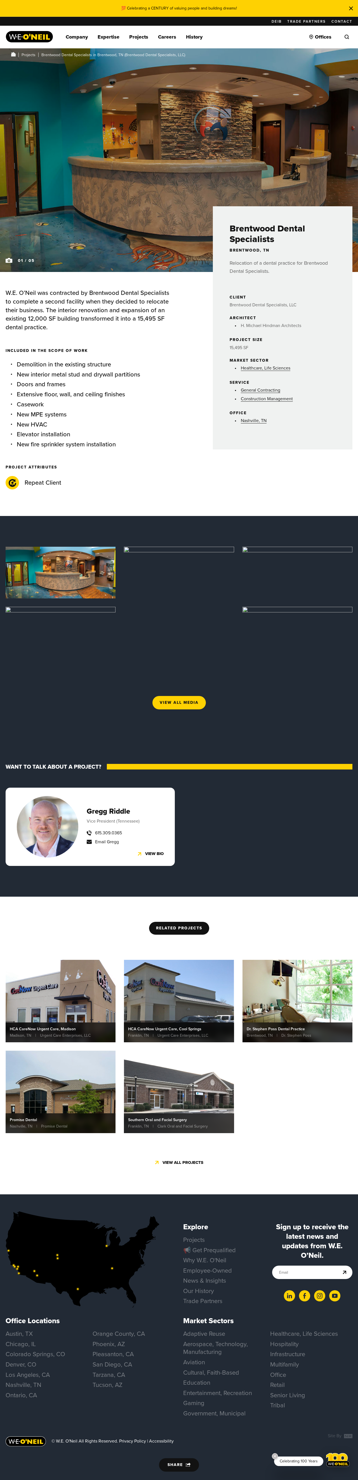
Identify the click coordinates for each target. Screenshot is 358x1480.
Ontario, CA (21, 1395)
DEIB (277, 21)
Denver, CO (21, 1364)
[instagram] (319, 1295)
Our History (198, 1291)
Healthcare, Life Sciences (265, 368)
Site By (335, 1436)
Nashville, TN (254, 420)
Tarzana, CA (109, 1374)
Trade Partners (306, 21)
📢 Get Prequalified (209, 1250)
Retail (277, 1384)
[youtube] (334, 1295)
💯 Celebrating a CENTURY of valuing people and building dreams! (179, 8)
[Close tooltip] (275, 1456)
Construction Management (267, 399)
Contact (341, 21)
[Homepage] (29, 37)
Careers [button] (167, 36)
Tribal (277, 1405)
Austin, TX (19, 1333)
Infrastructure (287, 1354)
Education (196, 1382)
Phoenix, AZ (109, 1344)
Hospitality (284, 1344)
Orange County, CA (119, 1333)
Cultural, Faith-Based (211, 1372)
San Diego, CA (112, 1364)
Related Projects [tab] (179, 928)
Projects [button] (138, 36)
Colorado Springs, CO (35, 1354)
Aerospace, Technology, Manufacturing (215, 1348)
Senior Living (287, 1395)
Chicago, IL (21, 1344)
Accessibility (161, 1441)
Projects (29, 55)
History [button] (194, 36)
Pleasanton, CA (113, 1354)
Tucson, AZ (108, 1384)
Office (278, 1374)
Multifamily (284, 1364)
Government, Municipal (214, 1413)
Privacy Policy (132, 1441)
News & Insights (204, 1280)
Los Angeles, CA (28, 1374)
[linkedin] (289, 1295)
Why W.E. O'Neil (204, 1260)
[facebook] (304, 1295)
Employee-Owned (207, 1270)
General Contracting (260, 390)
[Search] (347, 37)
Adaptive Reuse (204, 1333)
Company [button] (77, 36)
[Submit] (345, 1272)
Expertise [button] (108, 36)
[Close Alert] (351, 8)
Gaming (193, 1403)
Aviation (194, 1362)
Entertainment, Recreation (217, 1393)
